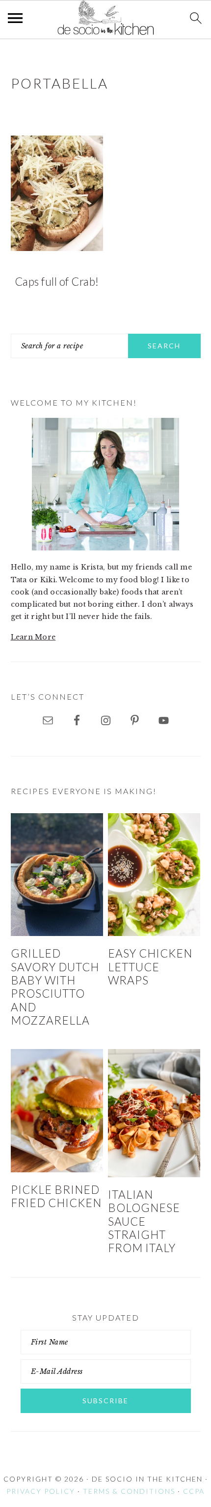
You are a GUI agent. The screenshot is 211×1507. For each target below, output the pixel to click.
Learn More (33, 637)
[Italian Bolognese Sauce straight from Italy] (154, 1113)
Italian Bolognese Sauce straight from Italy (144, 1221)
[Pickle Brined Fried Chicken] (57, 1110)
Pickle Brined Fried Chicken (56, 1196)
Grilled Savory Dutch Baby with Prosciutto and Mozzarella (55, 987)
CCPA (194, 1491)
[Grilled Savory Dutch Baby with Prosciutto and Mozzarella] (57, 874)
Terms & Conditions (129, 1491)
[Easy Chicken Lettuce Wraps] (154, 874)
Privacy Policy (40, 1491)
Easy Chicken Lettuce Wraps (150, 967)
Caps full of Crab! (57, 281)
